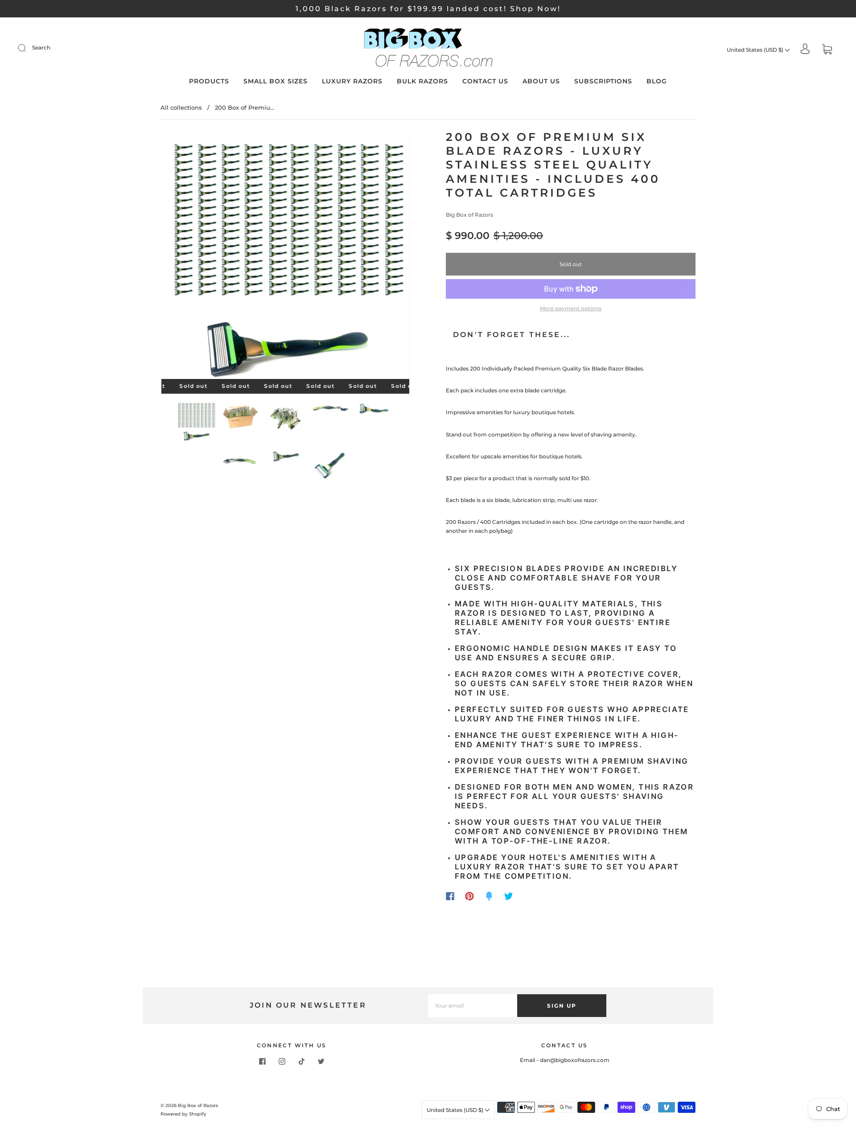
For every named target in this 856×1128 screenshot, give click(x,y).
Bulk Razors (422, 81)
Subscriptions (603, 81)
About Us (541, 81)
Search (41, 47)
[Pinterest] (469, 896)
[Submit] (27, 48)
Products (209, 81)
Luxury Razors (352, 81)
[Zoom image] (285, 256)
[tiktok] (301, 1061)
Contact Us (485, 81)
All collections (181, 107)
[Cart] (827, 49)
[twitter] (321, 1061)
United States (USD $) (756, 49)
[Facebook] (450, 896)
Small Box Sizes (275, 81)
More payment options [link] (570, 308)
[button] (186, 256)
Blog (656, 81)
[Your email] (472, 1005)
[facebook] (262, 1061)
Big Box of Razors (469, 214)
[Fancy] (489, 896)
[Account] (805, 49)
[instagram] (282, 1061)
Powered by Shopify (183, 1114)
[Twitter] (509, 896)
